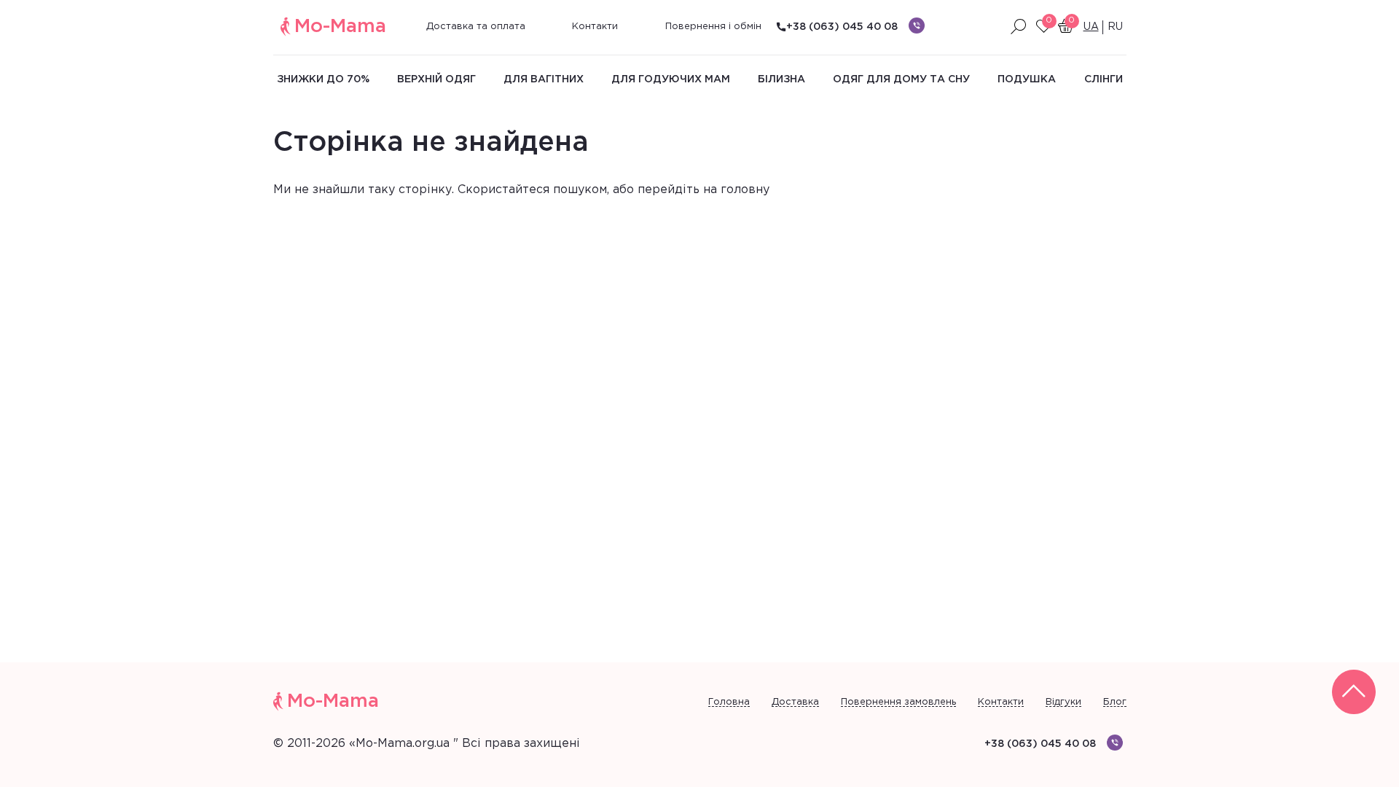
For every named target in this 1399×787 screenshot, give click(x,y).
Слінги (1103, 79)
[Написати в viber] (917, 25)
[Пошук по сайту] (1018, 27)
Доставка (795, 702)
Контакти (595, 27)
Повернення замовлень (898, 702)
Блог (1114, 702)
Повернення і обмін (713, 27)
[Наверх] (1354, 692)
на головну (736, 189)
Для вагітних (543, 79)
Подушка (1027, 79)
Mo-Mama (340, 26)
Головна (729, 702)
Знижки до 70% (323, 79)
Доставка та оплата (475, 27)
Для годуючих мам (670, 79)
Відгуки (1063, 702)
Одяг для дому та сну (901, 79)
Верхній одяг (436, 79)
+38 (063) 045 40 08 (842, 27)
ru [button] (1115, 27)
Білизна (781, 79)
